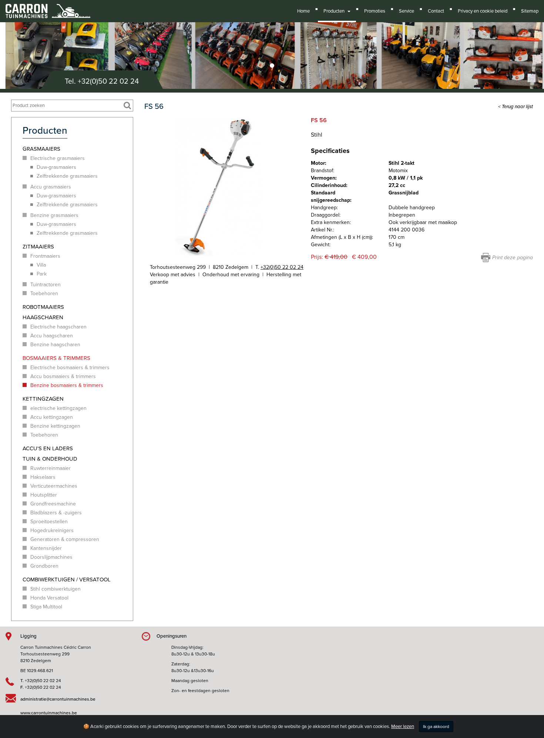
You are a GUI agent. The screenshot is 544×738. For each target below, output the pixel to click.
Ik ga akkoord (436, 726)
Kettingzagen (43, 398)
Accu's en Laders (48, 448)
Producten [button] (335, 11)
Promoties (374, 11)
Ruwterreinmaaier (50, 468)
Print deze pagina (512, 257)
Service (406, 11)
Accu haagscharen (51, 336)
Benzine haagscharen (55, 344)
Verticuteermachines (53, 486)
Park (42, 274)
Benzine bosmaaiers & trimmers (66, 385)
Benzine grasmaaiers (54, 215)
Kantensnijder (46, 548)
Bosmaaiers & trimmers (56, 358)
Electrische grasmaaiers (57, 158)
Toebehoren (44, 293)
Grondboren (44, 566)
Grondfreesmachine (53, 504)
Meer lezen (402, 726)
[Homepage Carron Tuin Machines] (48, 7)
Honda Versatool (49, 598)
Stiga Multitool (46, 607)
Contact (436, 11)
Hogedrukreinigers (52, 530)
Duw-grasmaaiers (56, 167)
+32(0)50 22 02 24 (108, 81)
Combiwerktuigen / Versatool (67, 579)
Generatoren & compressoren (64, 539)
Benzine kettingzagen (55, 426)
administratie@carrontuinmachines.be (57, 699)
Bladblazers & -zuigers (56, 513)
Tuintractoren (45, 284)
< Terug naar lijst (515, 107)
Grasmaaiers (41, 149)
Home (303, 11)
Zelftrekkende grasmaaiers (67, 176)
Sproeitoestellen (49, 521)
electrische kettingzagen (58, 408)
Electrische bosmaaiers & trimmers (70, 367)
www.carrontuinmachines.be (48, 712)
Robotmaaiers (43, 307)
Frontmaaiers (45, 256)
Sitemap (529, 11)
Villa (41, 265)
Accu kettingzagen (51, 417)
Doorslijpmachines (51, 557)
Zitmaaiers (38, 246)
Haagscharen (43, 317)
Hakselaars (43, 477)
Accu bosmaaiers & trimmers (63, 376)
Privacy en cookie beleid (482, 11)
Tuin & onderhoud (50, 458)
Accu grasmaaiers (50, 187)
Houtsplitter (43, 495)
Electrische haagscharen (58, 327)
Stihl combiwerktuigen (55, 589)
